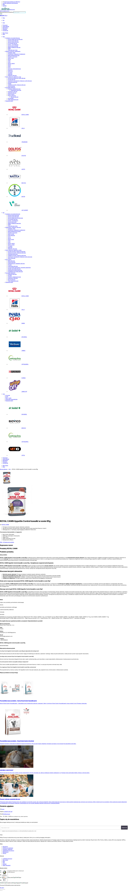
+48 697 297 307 (8, 811)
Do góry (2, 887)
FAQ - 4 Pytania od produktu (7, 542)
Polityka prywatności (8, 848)
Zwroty (4, 853)
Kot (9, 469)
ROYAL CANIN (5, 524)
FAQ (4, 862)
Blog (4, 4)
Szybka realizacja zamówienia (10, 3)
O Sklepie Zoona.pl (7, 858)
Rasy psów (5, 860)
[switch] (4, 880)
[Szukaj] (1, 14)
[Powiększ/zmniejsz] (0, 889)
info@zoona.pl (6, 814)
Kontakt (4, 5)
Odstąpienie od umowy (8, 850)
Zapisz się (124, 827)
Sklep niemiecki (6, 865)
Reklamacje (5, 852)
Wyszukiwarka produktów (6, 12)
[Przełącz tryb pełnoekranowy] (1, 889)
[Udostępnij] (3, 889)
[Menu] (7, 871)
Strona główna (3, 469)
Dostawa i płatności (7, 849)
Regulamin (5, 846)
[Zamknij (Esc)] (4, 889)
